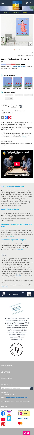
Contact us (25, 137)
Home (6, 12)
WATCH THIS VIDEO (19, 66)
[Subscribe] (31, 388)
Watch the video (18, 187)
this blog (18, 275)
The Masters (15, 12)
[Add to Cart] (21, 106)
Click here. (5, 287)
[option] (7, 83)
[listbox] (17, 83)
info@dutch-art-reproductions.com (16, 397)
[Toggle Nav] (2, 3)
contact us (11, 236)
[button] (14, 49)
